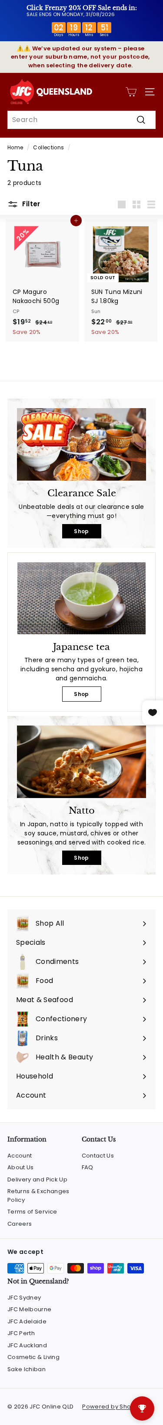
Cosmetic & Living (33, 1357)
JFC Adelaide (27, 1321)
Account (19, 1155)
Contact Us (98, 1155)
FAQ (87, 1167)
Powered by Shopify (111, 1406)
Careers (19, 1224)
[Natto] (81, 762)
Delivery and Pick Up (37, 1179)
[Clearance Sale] (81, 444)
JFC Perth (21, 1333)
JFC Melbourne (29, 1309)
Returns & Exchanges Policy (38, 1195)
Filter (30, 203)
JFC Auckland (27, 1345)
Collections (48, 147)
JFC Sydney (24, 1297)
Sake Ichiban (26, 1369)
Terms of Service (32, 1211)
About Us (20, 1167)
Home (15, 147)
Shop (81, 531)
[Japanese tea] (81, 598)
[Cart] (131, 92)
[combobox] (81, 120)
